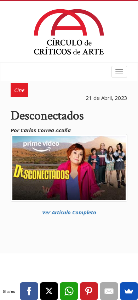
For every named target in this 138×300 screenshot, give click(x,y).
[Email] (109, 291)
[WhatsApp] (69, 291)
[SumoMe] (129, 291)
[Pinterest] (89, 291)
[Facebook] (29, 291)
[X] (49, 291)
